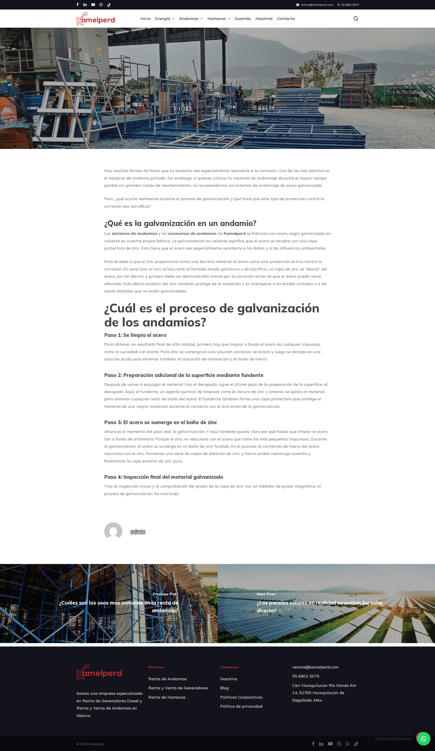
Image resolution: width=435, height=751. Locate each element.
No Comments (252, 144)
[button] (423, 739)
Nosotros (228, 678)
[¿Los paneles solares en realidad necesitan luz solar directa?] (326, 603)
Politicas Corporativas (241, 697)
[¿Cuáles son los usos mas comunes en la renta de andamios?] (109, 603)
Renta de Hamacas (167, 697)
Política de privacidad (241, 706)
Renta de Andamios (167, 678)
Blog (224, 687)
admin (177, 144)
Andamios (217, 103)
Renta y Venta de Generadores (178, 687)
